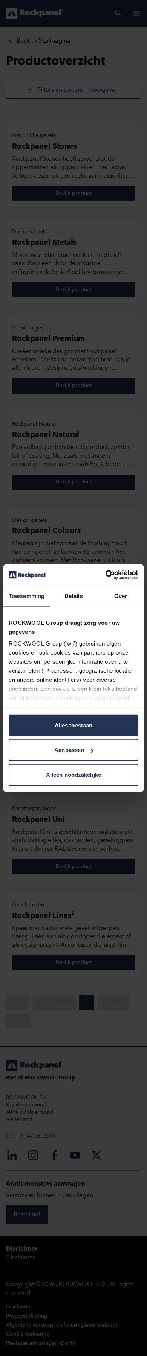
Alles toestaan (73, 725)
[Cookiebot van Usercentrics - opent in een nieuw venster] (105, 575)
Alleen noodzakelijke (73, 774)
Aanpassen (69, 750)
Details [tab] (73, 595)
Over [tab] (120, 595)
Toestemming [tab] (26, 595)
